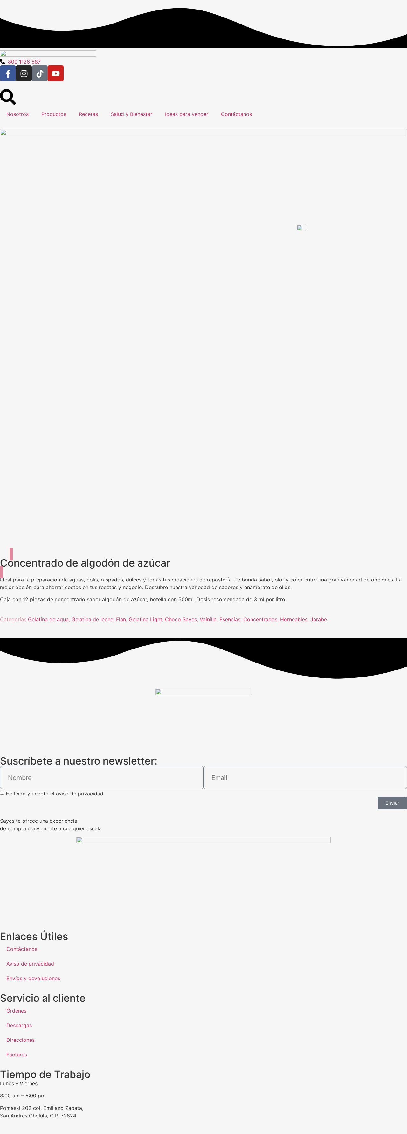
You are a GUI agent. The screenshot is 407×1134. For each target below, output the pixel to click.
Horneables (293, 619)
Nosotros (17, 114)
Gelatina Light (145, 619)
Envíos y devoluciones (33, 978)
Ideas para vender (186, 114)
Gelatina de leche (92, 619)
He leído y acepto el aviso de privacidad (54, 793)
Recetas (88, 114)
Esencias (229, 619)
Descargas (19, 1025)
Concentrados (260, 619)
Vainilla (208, 619)
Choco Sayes (181, 619)
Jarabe (318, 619)
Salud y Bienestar (131, 114)
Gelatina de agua (48, 619)
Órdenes (16, 1010)
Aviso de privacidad (30, 963)
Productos (53, 114)
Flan (121, 619)
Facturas (16, 1054)
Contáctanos (236, 114)
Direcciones (20, 1040)
